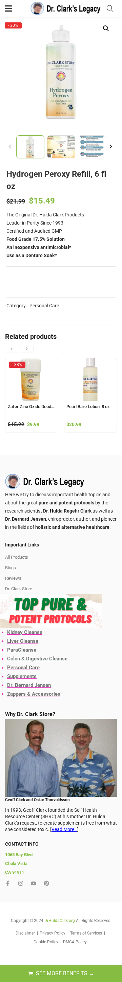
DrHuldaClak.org (59, 920)
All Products (16, 557)
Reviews (13, 578)
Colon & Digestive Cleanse (37, 659)
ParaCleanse (21, 650)
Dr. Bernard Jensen (29, 685)
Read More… (64, 829)
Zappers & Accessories (33, 694)
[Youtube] (33, 883)
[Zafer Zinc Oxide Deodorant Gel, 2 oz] (31, 379)
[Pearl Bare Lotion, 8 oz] (90, 379)
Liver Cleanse (22, 641)
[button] (106, 28)
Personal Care (44, 305)
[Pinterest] (46, 883)
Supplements (22, 676)
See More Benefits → (65, 973)
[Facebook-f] (8, 883)
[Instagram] (20, 883)
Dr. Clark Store (18, 588)
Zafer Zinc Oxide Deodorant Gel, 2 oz (32, 406)
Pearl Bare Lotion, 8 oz (88, 406)
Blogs (10, 567)
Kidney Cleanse (24, 632)
